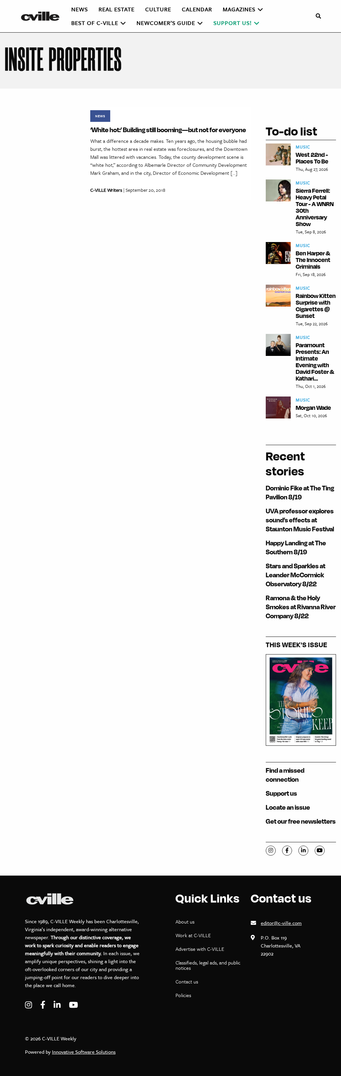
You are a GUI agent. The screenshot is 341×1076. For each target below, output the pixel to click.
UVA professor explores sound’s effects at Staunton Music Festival (300, 520)
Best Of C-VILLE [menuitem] (94, 23)
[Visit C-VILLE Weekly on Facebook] (43, 1004)
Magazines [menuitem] (239, 9)
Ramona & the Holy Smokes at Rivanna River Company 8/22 (301, 607)
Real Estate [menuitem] (117, 9)
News (100, 116)
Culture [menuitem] (158, 9)
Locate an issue (288, 807)
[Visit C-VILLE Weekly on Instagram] (29, 1004)
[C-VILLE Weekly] (43, 16)
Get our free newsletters (301, 821)
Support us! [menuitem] (232, 23)
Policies (183, 995)
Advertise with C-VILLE (199, 948)
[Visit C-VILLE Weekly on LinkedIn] (58, 1004)
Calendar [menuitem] (197, 9)
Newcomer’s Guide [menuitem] (166, 23)
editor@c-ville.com (281, 923)
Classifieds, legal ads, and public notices (207, 965)
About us (184, 921)
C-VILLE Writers (106, 189)
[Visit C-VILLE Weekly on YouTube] (73, 1004)
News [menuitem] (79, 9)
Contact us (186, 981)
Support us (281, 793)
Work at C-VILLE (193, 935)
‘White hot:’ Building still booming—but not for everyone (168, 130)
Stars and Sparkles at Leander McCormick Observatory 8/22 (295, 575)
